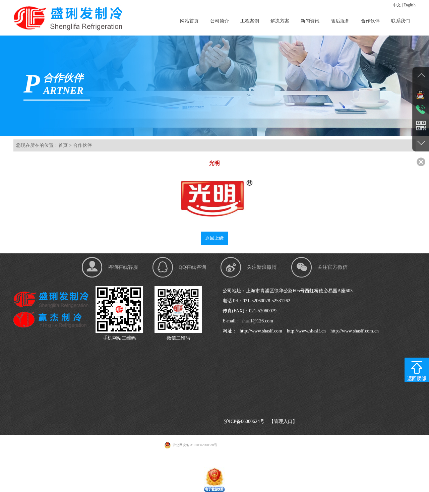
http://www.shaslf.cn (306, 330)
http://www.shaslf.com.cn (354, 330)
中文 (397, 5)
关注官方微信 (332, 267)
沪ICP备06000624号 (244, 421)
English (410, 5)
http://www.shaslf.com (260, 330)
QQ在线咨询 (192, 267)
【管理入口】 (283, 421)
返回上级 (214, 238)
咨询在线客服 (123, 267)
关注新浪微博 (262, 267)
